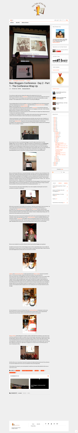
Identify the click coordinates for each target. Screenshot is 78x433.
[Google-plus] (61, 20)
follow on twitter (37, 273)
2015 (55, 125)
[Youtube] (57, 20)
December (57, 132)
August (56, 137)
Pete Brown (35, 209)
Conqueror (28, 80)
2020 (55, 118)
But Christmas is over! (58, 150)
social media (34, 107)
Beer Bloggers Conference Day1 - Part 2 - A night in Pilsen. (18, 386)
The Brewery (25, 96)
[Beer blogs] (60, 85)
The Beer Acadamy (31, 217)
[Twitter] (55, 20)
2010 (55, 162)
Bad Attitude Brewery (33, 310)
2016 (55, 124)
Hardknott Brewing (24, 106)
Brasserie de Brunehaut (40, 104)
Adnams (26, 104)
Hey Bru (57, 108)
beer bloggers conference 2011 (19, 80)
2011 (55, 131)
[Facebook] (45, 423)
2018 (55, 121)
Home (12, 22)
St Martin (11, 273)
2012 (55, 129)
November (57, 133)
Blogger (62, 169)
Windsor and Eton (12, 335)
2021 (55, 117)
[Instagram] (58, 20)
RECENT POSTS (56, 88)
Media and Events (25, 22)
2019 (55, 120)
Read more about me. (56, 42)
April (56, 156)
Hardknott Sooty (18, 121)
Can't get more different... (59, 149)
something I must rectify (21, 209)
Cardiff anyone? (57, 151)
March (56, 158)
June (56, 140)
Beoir (54, 40)
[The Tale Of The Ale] (39, 18)
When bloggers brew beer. (59, 142)
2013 (55, 128)
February (57, 159)
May (56, 141)
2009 (55, 163)
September (57, 136)
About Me (18, 22)
